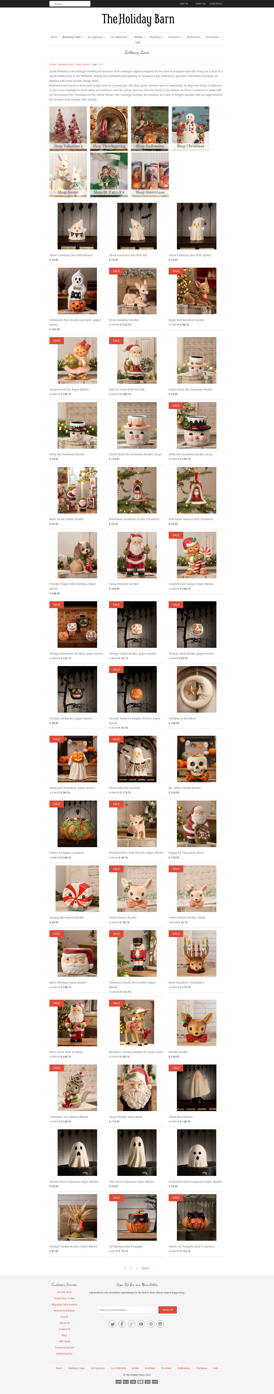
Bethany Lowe (72, 37)
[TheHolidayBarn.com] (137, 21)
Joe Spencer (96, 37)
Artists (139, 37)
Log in (184, 4)
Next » (146, 1268)
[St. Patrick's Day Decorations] (109, 196)
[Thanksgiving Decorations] (110, 150)
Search (64, 1316)
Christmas (213, 37)
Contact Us (64, 1329)
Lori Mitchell (119, 37)
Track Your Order (64, 1298)
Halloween (194, 37)
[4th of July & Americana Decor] (150, 196)
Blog (64, 1335)
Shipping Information (64, 1304)
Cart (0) (201, 4)
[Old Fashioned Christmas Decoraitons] (192, 150)
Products (175, 37)
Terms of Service (64, 1347)
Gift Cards (64, 1341)
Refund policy (64, 1353)
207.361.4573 (64, 1292)
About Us (64, 1323)
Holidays (156, 37)
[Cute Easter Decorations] (69, 196)
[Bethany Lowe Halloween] (151, 150)
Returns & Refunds (64, 1310)
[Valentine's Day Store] (69, 150)
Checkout (216, 4)
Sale (138, 42)
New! (54, 37)
